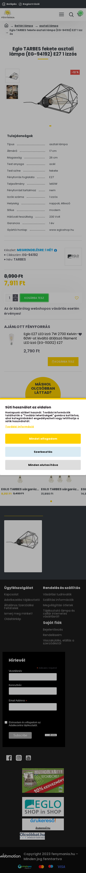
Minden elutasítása (43, 465)
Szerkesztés (43, 452)
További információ (19, 426)
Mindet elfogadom (43, 439)
